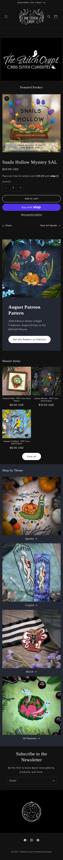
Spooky (29, 538)
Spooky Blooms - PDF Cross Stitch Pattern (46, 399)
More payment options (31, 214)
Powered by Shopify (43, 852)
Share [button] (8, 225)
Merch (29, 671)
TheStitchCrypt (26, 852)
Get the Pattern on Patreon (29, 339)
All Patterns (30, 738)
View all (31, 456)
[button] (6, 16)
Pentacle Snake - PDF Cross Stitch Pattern (17, 399)
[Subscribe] (53, 780)
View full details (48, 225)
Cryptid (29, 605)
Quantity (6, 181)
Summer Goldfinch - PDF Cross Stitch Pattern (17, 442)
